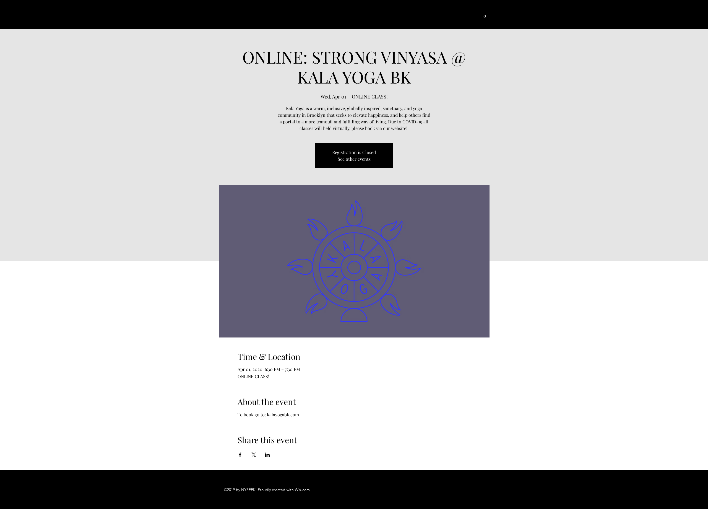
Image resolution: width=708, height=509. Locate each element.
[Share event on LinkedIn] (267, 455)
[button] (485, 14)
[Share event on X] (253, 455)
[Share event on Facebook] (240, 455)
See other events (354, 159)
